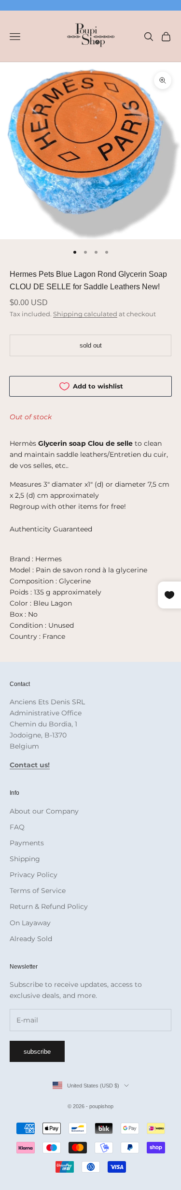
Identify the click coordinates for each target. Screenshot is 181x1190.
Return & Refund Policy (49, 906)
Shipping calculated (85, 314)
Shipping (25, 858)
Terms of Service (38, 890)
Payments (27, 843)
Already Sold (31, 938)
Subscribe (37, 1051)
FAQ (17, 827)
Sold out (91, 345)
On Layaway (30, 922)
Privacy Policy (33, 874)
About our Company (44, 811)
